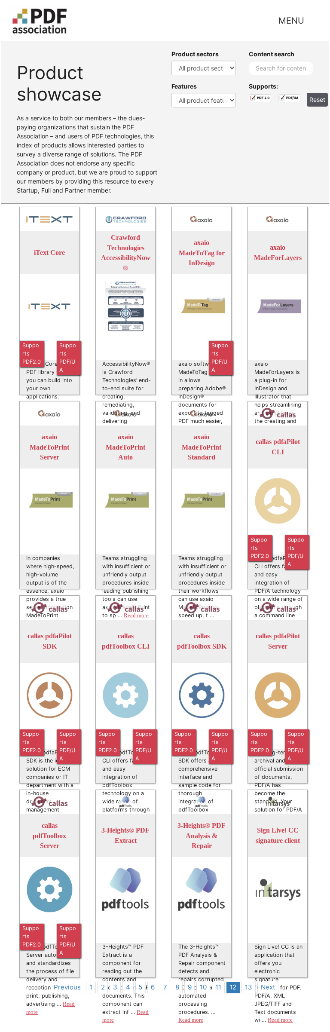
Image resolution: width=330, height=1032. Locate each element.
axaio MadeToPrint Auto (125, 447)
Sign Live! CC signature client (278, 836)
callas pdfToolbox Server (49, 835)
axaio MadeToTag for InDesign (202, 252)
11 (218, 987)
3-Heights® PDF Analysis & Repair (201, 835)
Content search (271, 54)
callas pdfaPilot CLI (278, 447)
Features (184, 86)
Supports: (263, 86)
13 (248, 987)
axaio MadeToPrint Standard (201, 447)
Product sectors (195, 54)
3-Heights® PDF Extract (125, 836)
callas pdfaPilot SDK (50, 641)
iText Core (49, 253)
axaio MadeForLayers (278, 253)
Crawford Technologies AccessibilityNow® (125, 253)
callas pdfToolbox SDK (201, 641)
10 (203, 987)
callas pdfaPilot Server (278, 641)
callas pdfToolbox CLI (126, 641)
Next (268, 987)
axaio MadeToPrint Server (49, 447)
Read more (190, 1020)
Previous (67, 987)
